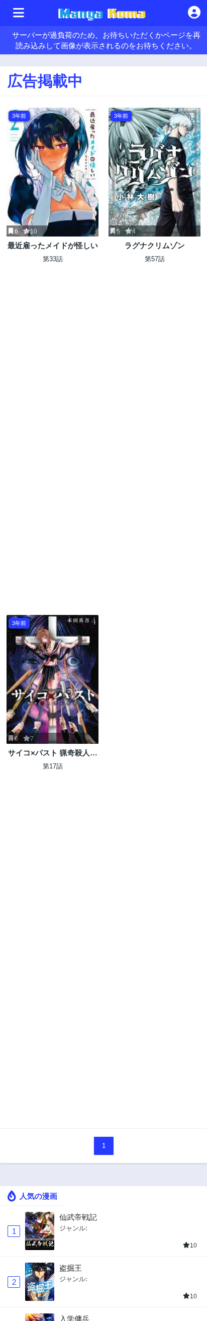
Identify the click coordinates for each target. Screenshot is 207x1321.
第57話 (155, 259)
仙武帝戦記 (78, 1217)
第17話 (53, 766)
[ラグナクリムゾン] (154, 172)
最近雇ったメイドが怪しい (53, 245)
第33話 (53, 259)
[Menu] (19, 13)
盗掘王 (70, 1268)
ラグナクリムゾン (155, 245)
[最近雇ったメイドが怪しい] (52, 172)
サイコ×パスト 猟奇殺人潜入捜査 (52, 753)
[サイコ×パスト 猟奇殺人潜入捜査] (52, 679)
